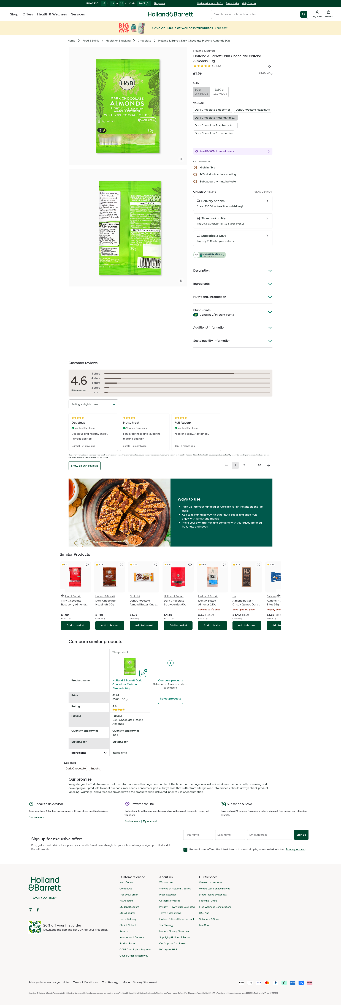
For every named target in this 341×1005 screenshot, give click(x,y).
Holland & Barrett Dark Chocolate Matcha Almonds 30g (127, 684)
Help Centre (249, 3)
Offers (28, 14)
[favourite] (87, 565)
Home (71, 40)
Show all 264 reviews (84, 465)
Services (78, 14)
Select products (170, 698)
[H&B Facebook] (38, 910)
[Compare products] (170, 663)
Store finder (232, 3)
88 (259, 465)
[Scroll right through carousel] (278, 595)
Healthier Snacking (118, 40)
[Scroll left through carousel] (62, 595)
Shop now (159, 3)
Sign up (301, 834)
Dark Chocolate (76, 768)
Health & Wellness (52, 14)
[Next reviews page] (268, 465)
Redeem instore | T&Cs (210, 3)
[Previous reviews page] (226, 465)
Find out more (102, 457)
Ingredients (201, 284)
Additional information (209, 327)
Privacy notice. (295, 849)
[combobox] (255, 14)
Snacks (95, 768)
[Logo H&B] (170, 15)
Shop (14, 14)
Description (201, 270)
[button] (232, 255)
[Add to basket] (143, 673)
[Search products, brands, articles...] (304, 14)
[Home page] (170, 14)
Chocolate (144, 40)
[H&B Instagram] (30, 910)
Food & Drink (90, 40)
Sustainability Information (211, 341)
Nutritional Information (209, 297)
